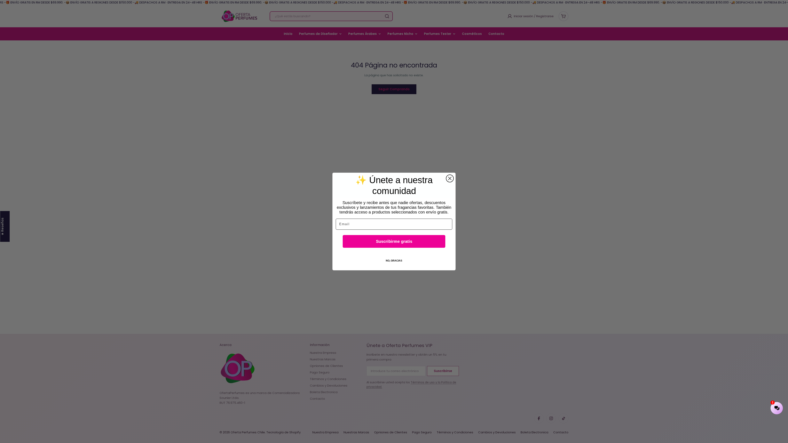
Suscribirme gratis (394, 241)
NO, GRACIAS (394, 260)
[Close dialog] (450, 178)
